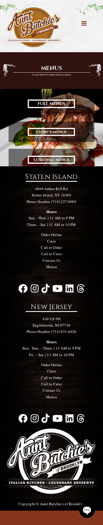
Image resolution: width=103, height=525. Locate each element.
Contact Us (51, 260)
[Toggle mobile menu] (85, 23)
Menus (51, 266)
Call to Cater (51, 253)
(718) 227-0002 (63, 201)
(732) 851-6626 (63, 331)
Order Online (51, 234)
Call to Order (51, 247)
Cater (51, 241)
